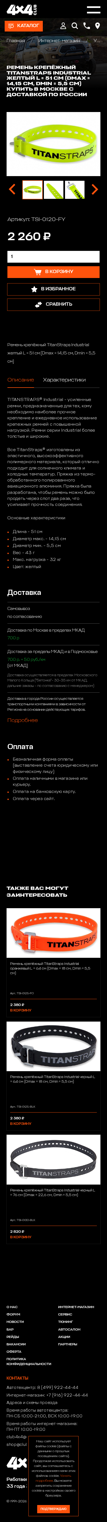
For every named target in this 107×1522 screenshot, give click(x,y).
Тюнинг (65, 1322)
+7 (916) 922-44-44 (67, 1395)
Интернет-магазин (59, 41)
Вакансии (16, 1344)
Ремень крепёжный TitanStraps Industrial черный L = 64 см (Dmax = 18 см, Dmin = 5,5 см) (52, 1079)
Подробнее (22, 720)
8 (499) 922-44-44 (57, 1388)
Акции (64, 1337)
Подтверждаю (53, 1508)
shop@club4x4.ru (24, 1445)
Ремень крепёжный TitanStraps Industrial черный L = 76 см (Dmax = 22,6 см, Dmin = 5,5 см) (52, 1193)
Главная (16, 41)
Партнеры (67, 1344)
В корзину (20, 1010)
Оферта (14, 1352)
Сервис (65, 1314)
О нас (12, 1307)
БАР (10, 1329)
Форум (13, 1314)
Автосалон (69, 1329)
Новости (15, 1322)
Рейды (13, 1337)
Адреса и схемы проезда (32, 1403)
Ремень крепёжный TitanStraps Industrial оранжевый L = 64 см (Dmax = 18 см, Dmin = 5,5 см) (50, 968)
